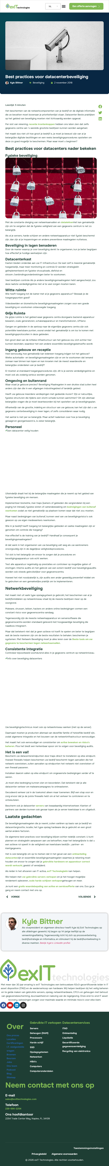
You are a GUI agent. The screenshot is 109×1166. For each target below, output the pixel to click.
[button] (100, 106)
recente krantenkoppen (42, 124)
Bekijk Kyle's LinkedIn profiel (55, 943)
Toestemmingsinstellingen (89, 1148)
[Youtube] (10, 1005)
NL (50, 6)
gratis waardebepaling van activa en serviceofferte (47, 886)
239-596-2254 (13, 1108)
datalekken (67, 222)
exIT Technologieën (57, 871)
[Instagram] (23, 1005)
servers (40, 805)
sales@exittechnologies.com (20, 1099)
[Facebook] (3, 1005)
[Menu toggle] (64, 6)
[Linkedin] (16, 1005)
